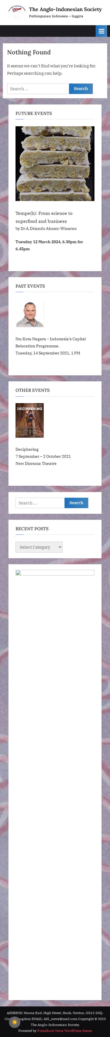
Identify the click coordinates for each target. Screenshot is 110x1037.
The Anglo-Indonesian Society (65, 9)
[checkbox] (14, 1022)
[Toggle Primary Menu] (101, 31)
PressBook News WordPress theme (64, 1031)
